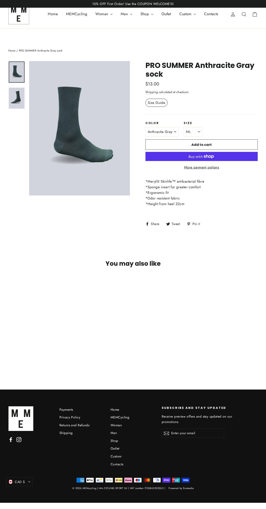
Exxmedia (188, 488)
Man (125, 14)
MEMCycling (76, 14)
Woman (102, 14)
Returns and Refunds (74, 425)
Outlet (166, 14)
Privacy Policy (69, 417)
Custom (186, 14)
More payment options (201, 167)
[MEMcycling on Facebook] (10, 439)
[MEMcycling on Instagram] (18, 439)
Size (188, 123)
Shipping (151, 92)
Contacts (211, 14)
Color (152, 123)
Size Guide (156, 102)
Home (53, 14)
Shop (145, 14)
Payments (66, 409)
